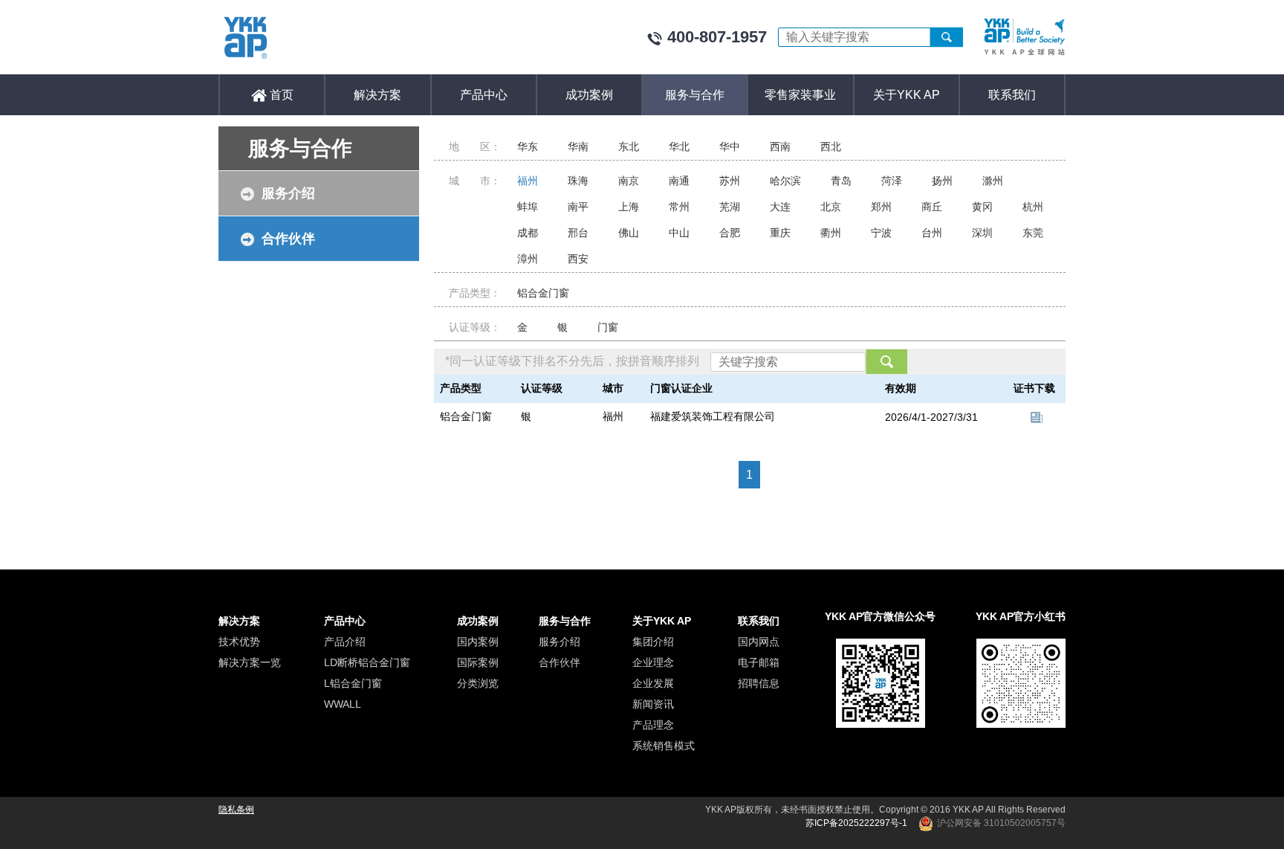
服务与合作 (694, 94)
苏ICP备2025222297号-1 (856, 823)
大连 (780, 207)
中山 (679, 233)
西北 (830, 146)
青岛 (841, 181)
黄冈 (982, 207)
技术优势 (239, 642)
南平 (578, 207)
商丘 (931, 207)
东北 (628, 146)
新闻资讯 (653, 704)
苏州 (729, 181)
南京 (628, 181)
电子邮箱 (758, 662)
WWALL (342, 704)
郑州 (881, 207)
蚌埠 (527, 207)
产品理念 (653, 725)
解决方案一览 (249, 662)
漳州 (527, 259)
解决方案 (377, 94)
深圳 (982, 233)
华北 (679, 146)
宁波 (881, 233)
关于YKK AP (906, 94)
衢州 (830, 233)
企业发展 (653, 683)
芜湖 (729, 207)
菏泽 (891, 181)
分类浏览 (478, 683)
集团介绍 (653, 642)
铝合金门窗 (543, 293)
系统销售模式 (663, 746)
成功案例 (589, 94)
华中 (729, 146)
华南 (578, 146)
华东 (527, 146)
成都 (527, 233)
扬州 (942, 181)
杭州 (1032, 207)
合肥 (729, 233)
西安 (578, 259)
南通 (679, 181)
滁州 (992, 181)
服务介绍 (288, 193)
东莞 (1032, 233)
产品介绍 (345, 642)
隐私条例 (236, 809)
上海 (628, 207)
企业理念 (653, 662)
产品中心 (484, 94)
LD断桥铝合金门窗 (367, 662)
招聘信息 (758, 683)
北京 (830, 207)
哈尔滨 (785, 181)
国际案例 (478, 662)
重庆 (780, 233)
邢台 (578, 233)
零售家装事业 (800, 94)
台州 (931, 233)
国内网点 (758, 642)
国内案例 (478, 642)
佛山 (628, 233)
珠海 (578, 181)
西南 (780, 146)
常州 (679, 207)
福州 (527, 181)
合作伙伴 (288, 238)
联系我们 (1012, 94)
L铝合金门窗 (353, 683)
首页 (280, 94)
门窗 (607, 327)
